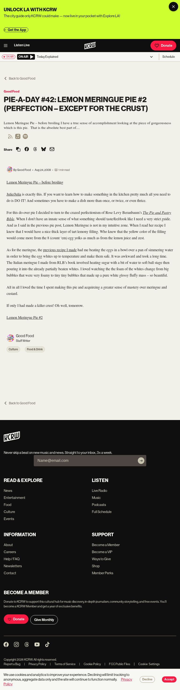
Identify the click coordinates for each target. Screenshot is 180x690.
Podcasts (99, 505)
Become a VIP (102, 552)
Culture (13, 349)
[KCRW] (12, 441)
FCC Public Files (117, 664)
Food (7, 505)
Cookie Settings (149, 664)
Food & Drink (35, 349)
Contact (10, 573)
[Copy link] (18, 149)
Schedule (168, 56)
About (8, 545)
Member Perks (102, 573)
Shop (96, 566)
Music (96, 498)
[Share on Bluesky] (43, 149)
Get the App (17, 30)
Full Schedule (102, 512)
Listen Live (22, 45)
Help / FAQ (12, 559)
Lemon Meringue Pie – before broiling (35, 182)
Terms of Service (62, 664)
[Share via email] (52, 149)
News (8, 491)
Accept (169, 679)
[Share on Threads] (35, 149)
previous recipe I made (60, 249)
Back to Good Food (22, 78)
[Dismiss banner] (173, 6)
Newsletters (13, 566)
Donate (166, 45)
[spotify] (25, 138)
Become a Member (106, 545)
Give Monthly (44, 620)
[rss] (10, 138)
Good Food (11, 91)
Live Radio (99, 491)
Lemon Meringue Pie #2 (25, 317)
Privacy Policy (35, 664)
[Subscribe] (141, 460)
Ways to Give (101, 559)
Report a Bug (12, 664)
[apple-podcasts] (18, 138)
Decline (147, 679)
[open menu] (7, 45)
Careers (10, 552)
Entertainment (14, 498)
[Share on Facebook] (26, 149)
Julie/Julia (14, 194)
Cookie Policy (90, 664)
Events (9, 519)
